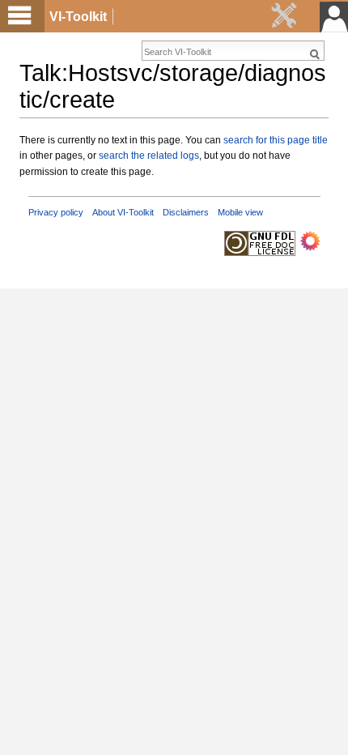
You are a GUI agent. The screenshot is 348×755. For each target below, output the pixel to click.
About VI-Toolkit (123, 212)
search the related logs (149, 155)
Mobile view (240, 212)
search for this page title (275, 140)
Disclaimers (186, 212)
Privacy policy (55, 212)
